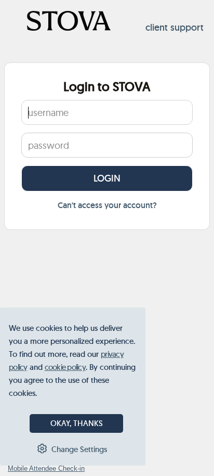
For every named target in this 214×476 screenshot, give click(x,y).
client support (174, 27)
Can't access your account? (107, 205)
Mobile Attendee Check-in (46, 468)
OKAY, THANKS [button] (76, 423)
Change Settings (79, 449)
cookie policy (65, 367)
